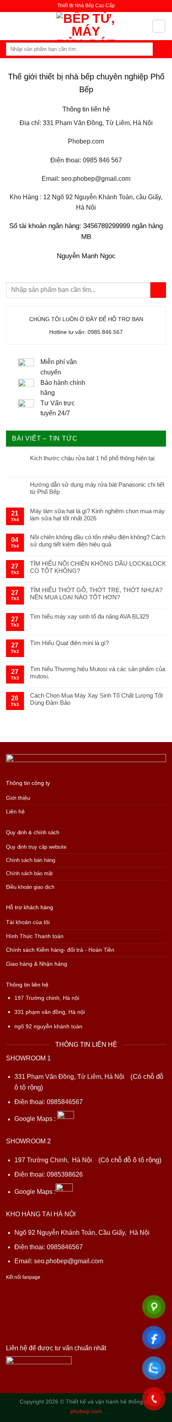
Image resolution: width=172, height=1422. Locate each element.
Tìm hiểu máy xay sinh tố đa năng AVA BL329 (89, 616)
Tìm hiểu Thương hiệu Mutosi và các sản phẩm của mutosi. (97, 672)
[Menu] (11, 26)
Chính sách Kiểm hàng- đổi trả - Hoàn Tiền (60, 950)
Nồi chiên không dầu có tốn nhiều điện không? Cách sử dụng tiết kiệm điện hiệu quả (97, 541)
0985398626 (65, 1174)
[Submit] (159, 49)
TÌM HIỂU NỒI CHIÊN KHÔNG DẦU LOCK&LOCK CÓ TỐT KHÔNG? (98, 567)
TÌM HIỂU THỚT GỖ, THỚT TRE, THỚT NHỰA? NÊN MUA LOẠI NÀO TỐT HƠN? (96, 594)
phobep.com (86, 1411)
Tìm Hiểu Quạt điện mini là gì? (69, 642)
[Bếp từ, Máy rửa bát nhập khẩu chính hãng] (86, 26)
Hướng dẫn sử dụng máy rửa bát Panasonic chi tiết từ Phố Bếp (97, 488)
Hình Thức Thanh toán (35, 936)
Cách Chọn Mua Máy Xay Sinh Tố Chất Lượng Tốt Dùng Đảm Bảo (96, 699)
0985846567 (65, 1101)
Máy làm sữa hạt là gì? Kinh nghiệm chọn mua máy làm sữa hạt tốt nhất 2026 (97, 515)
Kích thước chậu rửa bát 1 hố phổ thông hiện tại (92, 458)
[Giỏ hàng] (158, 26)
